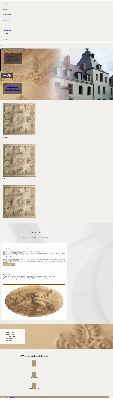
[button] (9, 264)
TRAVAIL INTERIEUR (13, 59)
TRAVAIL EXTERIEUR (12, 88)
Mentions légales (13, 397)
